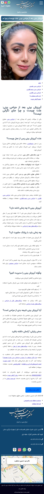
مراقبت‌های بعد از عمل (20, 346)
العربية (3, 6)
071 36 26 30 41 (36, 444)
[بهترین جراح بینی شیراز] (22, 79)
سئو (22, 492)
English (8, 6)
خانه (39, 83)
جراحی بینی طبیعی (35, 86)
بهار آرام (16, 492)
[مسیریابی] (2, 3)
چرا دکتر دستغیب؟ (35, 96)
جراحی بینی (11, 119)
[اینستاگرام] (5, 3)
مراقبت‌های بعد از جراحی (30, 226)
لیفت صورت (7, 361)
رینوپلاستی (30, 143)
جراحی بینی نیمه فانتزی (34, 89)
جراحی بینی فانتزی (35, 93)
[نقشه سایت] (29, 449)
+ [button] (4, 458)
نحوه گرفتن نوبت (36, 99)
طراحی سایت (26, 492)
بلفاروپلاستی (16, 364)
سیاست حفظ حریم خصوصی (32, 400)
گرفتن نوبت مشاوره (33, 390)
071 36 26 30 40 (35, 439)
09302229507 (36, 375)
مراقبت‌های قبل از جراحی (13, 300)
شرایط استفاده (36, 404)
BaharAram (39, 482)
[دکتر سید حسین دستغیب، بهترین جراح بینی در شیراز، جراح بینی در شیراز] (25, 4)
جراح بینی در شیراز (22, 12)
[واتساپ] (8, 3)
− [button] (4, 462)
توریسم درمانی (10, 378)
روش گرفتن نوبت (12, 375)
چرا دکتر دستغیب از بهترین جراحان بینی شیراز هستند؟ (20, 357)
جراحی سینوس (13, 263)
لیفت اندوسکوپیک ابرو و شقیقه (31, 364)
